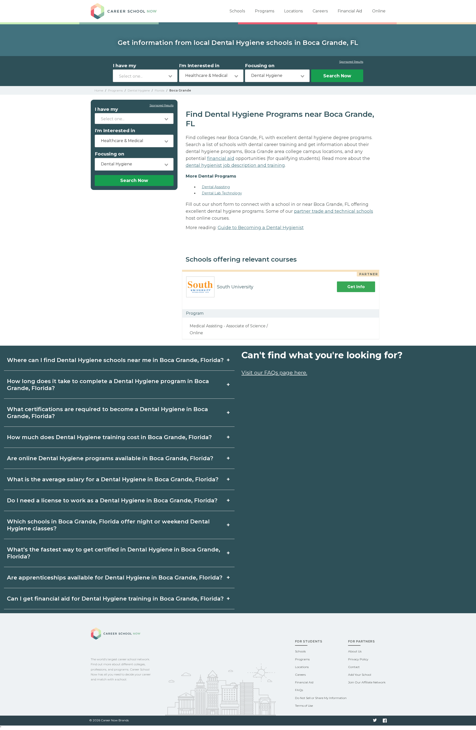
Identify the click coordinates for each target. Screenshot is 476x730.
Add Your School (359, 674)
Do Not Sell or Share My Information (321, 698)
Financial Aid (350, 11)
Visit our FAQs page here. (274, 372)
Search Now (337, 75)
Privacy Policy (358, 659)
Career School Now (125, 11)
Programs (264, 11)
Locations (293, 11)
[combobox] (145, 76)
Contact (354, 667)
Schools (237, 11)
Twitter (375, 721)
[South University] (198, 286)
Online (379, 11)
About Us (354, 651)
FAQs (299, 690)
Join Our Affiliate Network (367, 682)
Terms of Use (304, 705)
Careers (320, 11)
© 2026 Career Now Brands (109, 720)
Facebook (385, 721)
